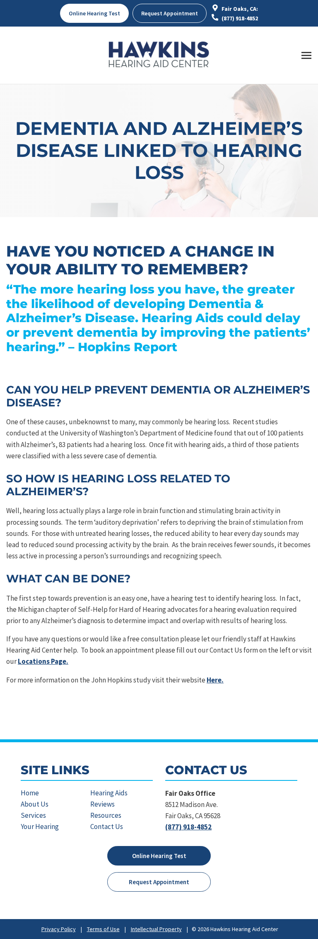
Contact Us (106, 826)
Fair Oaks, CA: (239, 8)
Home (30, 792)
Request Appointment (169, 13)
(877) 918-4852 (239, 18)
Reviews (102, 804)
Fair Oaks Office (190, 793)
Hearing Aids (109, 792)
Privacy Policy (58, 929)
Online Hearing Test (159, 856)
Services (33, 815)
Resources (105, 815)
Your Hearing (40, 826)
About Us (34, 804)
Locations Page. (43, 661)
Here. (215, 680)
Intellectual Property (156, 929)
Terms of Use (103, 929)
